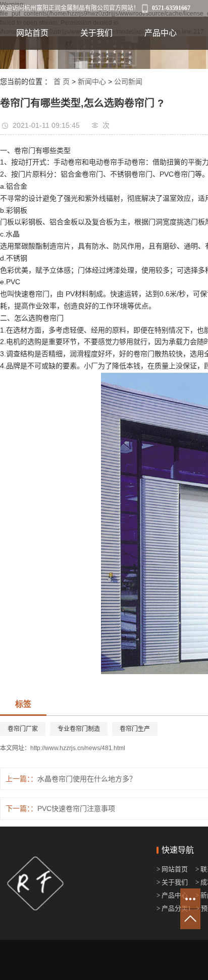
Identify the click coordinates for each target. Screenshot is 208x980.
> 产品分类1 (174, 908)
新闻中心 (92, 81)
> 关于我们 (172, 882)
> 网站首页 (173, 869)
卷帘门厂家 (23, 728)
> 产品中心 (172, 895)
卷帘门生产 (135, 728)
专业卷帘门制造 (79, 728)
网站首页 (32, 33)
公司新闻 (128, 81)
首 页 (62, 81)
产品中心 (160, 33)
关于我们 (96, 33)
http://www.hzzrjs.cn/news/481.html (77, 748)
